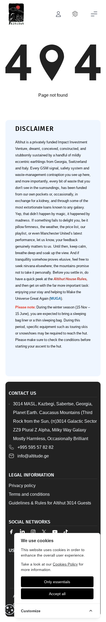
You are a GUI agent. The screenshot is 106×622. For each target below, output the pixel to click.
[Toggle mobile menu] (94, 14)
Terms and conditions (29, 494)
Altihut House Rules (70, 278)
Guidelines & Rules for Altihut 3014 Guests (50, 503)
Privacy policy (22, 485)
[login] (58, 14)
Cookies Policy (65, 564)
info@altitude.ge (33, 456)
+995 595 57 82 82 (35, 447)
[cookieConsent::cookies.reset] (9, 609)
